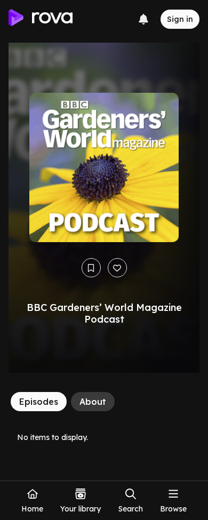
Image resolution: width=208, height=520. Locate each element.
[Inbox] (143, 19)
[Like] (117, 267)
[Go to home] (41, 19)
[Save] (91, 267)
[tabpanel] (104, 436)
